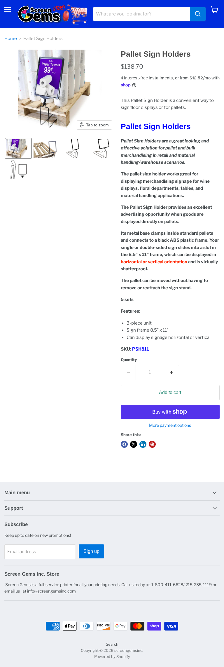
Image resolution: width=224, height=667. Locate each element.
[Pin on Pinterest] (152, 444)
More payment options (170, 425)
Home (10, 38)
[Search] (198, 14)
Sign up (91, 551)
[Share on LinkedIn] (142, 444)
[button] (18, 148)
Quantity (129, 360)
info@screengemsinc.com (51, 590)
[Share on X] (133, 444)
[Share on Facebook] (124, 444)
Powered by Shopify (112, 656)
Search (112, 644)
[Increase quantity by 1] (171, 372)
